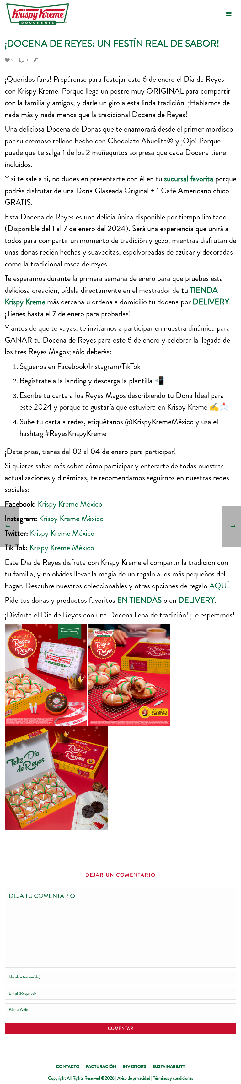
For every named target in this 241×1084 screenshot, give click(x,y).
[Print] (40, 59)
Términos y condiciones (173, 1078)
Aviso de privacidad (133, 1078)
